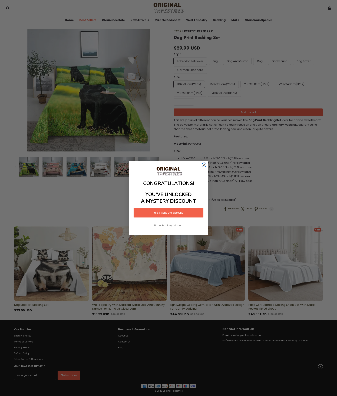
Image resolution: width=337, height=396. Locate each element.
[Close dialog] (204, 165)
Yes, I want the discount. (168, 213)
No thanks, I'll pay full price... (168, 225)
